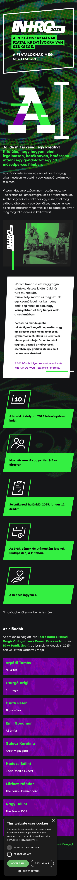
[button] (30, 871)
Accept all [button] (18, 863)
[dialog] (30, 846)
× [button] (53, 820)
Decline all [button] (42, 863)
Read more (32, 839)
